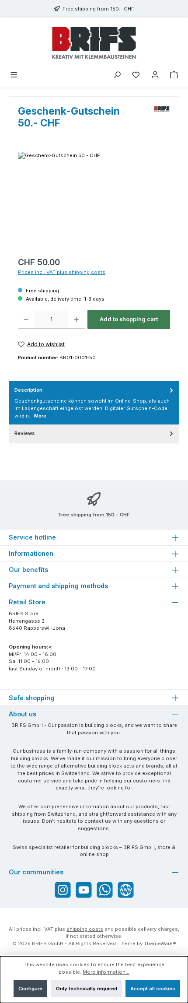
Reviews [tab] (24, 433)
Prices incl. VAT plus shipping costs (61, 272)
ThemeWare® (160, 943)
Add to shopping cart (129, 319)
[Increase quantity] (76, 319)
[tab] (94, 403)
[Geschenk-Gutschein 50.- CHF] (94, 201)
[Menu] (14, 75)
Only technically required (86, 988)
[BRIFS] (161, 120)
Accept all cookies (152, 988)
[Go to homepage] (94, 43)
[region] (94, 201)
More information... (106, 972)
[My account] (155, 75)
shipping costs (84, 929)
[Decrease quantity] (26, 319)
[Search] (117, 75)
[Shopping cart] (174, 75)
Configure (30, 988)
